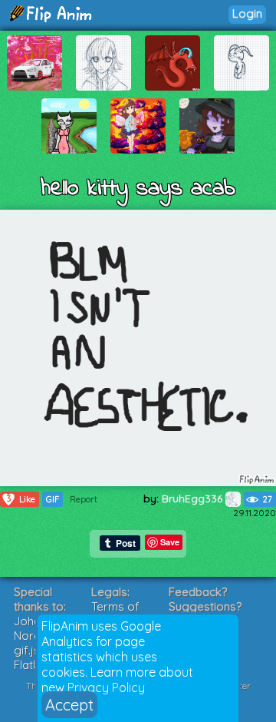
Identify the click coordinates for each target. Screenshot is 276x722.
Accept (69, 704)
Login (247, 13)
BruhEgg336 (193, 498)
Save (169, 542)
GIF (52, 499)
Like (21, 499)
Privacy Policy (106, 687)
